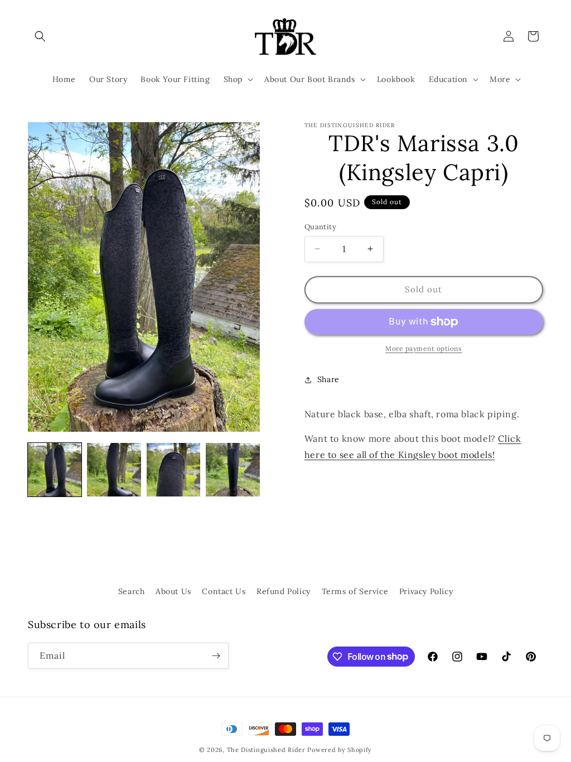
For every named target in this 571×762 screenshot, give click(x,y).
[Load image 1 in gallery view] (54, 469)
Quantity (320, 227)
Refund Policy (284, 591)
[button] (40, 36)
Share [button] (328, 379)
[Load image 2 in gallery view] (114, 469)
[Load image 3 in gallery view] (173, 469)
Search (131, 591)
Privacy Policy (426, 591)
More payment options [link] (423, 348)
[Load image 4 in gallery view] (232, 469)
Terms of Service (355, 591)
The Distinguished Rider (266, 750)
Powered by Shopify (339, 750)
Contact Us (223, 591)
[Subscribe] (216, 656)
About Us (173, 591)
